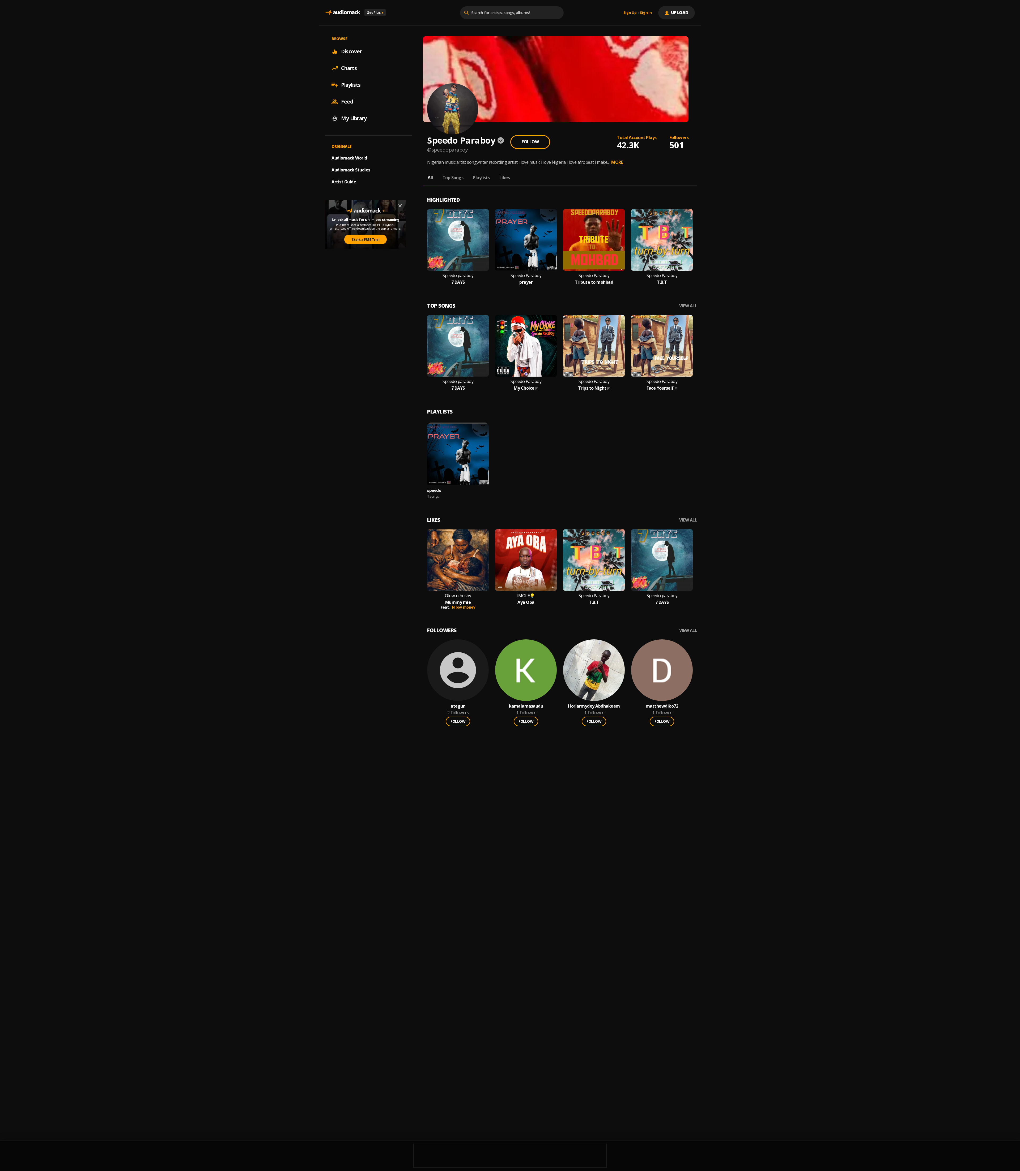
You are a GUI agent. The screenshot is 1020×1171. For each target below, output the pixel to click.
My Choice (524, 388)
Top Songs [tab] (453, 177)
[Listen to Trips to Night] (594, 346)
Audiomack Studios (351, 170)
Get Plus (375, 12)
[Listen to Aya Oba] (526, 560)
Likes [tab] (504, 177)
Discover (351, 51)
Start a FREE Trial (365, 239)
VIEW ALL (688, 306)
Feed (347, 101)
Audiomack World (349, 158)
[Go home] (342, 12)
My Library (354, 118)
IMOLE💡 (526, 596)
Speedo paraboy (458, 275)
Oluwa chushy (458, 596)
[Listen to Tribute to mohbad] (594, 240)
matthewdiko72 (662, 706)
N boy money (463, 607)
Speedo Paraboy (526, 275)
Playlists (351, 84)
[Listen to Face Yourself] (662, 346)
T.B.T (662, 282)
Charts (349, 68)
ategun (457, 706)
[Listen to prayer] (526, 240)
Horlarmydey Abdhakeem (594, 706)
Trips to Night (592, 388)
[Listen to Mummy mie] (458, 560)
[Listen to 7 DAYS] (458, 240)
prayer (526, 282)
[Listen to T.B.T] (662, 240)
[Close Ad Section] (400, 205)
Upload (680, 12)
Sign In (646, 13)
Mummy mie (458, 602)
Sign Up (630, 13)
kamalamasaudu (526, 706)
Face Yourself (660, 388)
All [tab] (430, 177)
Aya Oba (525, 602)
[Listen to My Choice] (526, 346)
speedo (434, 490)
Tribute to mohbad (594, 282)
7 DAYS (458, 282)
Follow (530, 142)
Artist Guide (344, 182)
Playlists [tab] (481, 177)
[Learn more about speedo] (458, 454)
